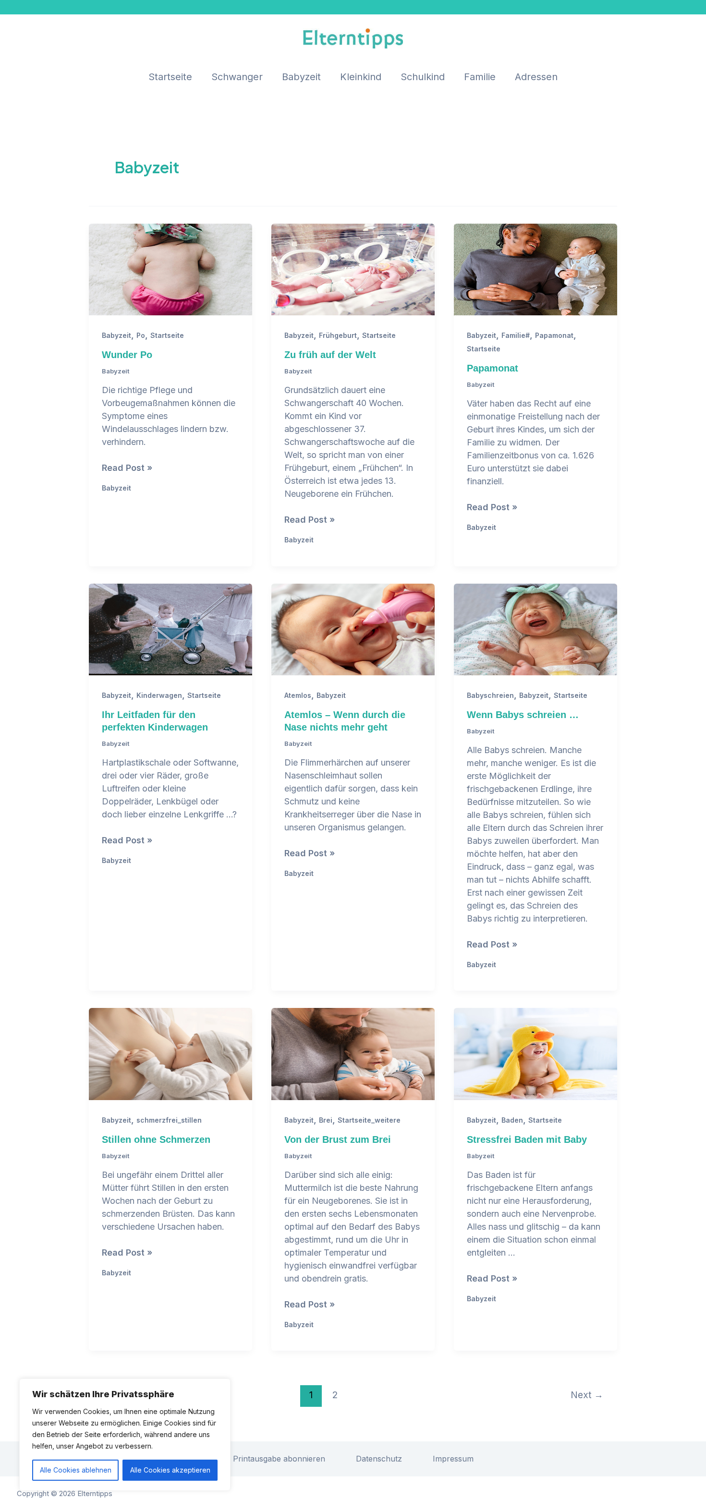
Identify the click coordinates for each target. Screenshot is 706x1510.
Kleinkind (360, 77)
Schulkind (423, 77)
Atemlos (297, 695)
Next (587, 1395)
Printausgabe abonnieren (279, 1458)
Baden (512, 1120)
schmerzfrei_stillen (169, 1120)
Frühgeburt (338, 335)
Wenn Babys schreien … (523, 714)
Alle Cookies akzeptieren (170, 1470)
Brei (325, 1120)
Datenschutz (379, 1458)
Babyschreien (490, 695)
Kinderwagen (159, 695)
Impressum (453, 1458)
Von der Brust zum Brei (337, 1139)
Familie (480, 77)
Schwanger (237, 77)
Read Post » (127, 468)
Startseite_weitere (369, 1120)
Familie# (515, 335)
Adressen (536, 77)
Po (140, 335)
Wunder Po (127, 354)
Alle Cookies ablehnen (75, 1470)
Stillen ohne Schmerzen (156, 1139)
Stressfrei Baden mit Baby (527, 1139)
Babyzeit (301, 77)
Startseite (170, 77)
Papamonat (554, 335)
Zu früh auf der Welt (330, 354)
